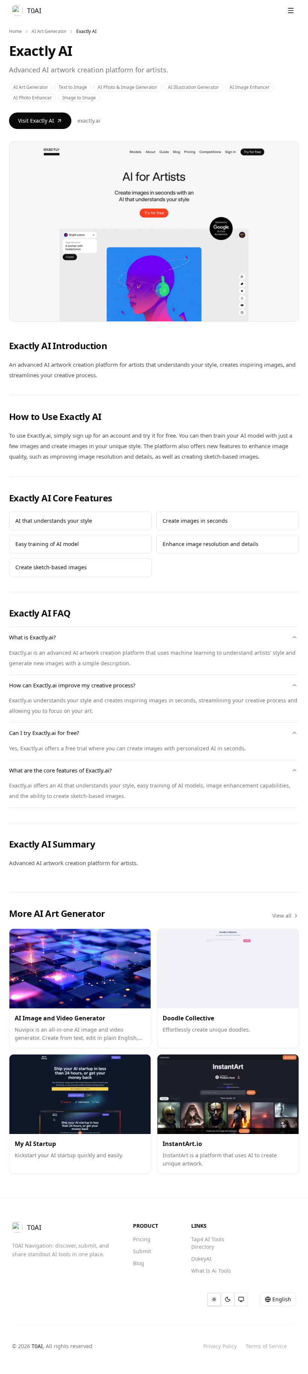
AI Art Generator (49, 31)
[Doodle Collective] (228, 968)
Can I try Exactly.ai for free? (44, 732)
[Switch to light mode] (214, 1299)
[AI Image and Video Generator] (80, 968)
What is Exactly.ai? (32, 637)
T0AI (37, 1346)
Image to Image (79, 97)
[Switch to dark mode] (227, 1299)
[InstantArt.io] (228, 1094)
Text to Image (73, 87)
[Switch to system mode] (241, 1299)
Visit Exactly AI (36, 120)
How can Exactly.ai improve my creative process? (72, 685)
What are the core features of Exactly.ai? (60, 770)
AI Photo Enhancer (32, 97)
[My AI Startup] (80, 1094)
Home (15, 31)
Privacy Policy (220, 1346)
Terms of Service (266, 1346)
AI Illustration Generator (193, 87)
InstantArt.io (182, 1144)
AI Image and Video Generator (60, 1018)
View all (281, 915)
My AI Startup (35, 1144)
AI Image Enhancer (249, 87)
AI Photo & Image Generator (127, 87)
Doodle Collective (188, 1018)
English (281, 1299)
